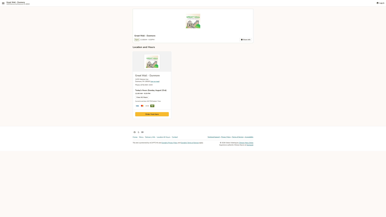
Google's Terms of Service (190, 143)
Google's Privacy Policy (170, 143)
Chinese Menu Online (246, 143)
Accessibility (249, 137)
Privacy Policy (226, 137)
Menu (141, 137)
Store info (246, 40)
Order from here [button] (152, 114)
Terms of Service (237, 137)
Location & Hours (163, 137)
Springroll (250, 145)
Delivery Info (150, 137)
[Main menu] (3, 3)
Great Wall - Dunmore (15, 2)
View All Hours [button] (142, 97)
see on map (155, 81)
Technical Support (214, 137)
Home (135, 137)
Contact (175, 137)
